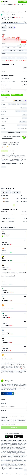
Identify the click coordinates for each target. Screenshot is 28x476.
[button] (12, 104)
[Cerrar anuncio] (25, 231)
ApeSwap (15, 157)
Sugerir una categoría (22, 128)
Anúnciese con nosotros (7, 138)
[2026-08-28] (22, 50)
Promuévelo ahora (21, 272)
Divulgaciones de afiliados (6, 190)
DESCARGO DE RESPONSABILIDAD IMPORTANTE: (11, 440)
